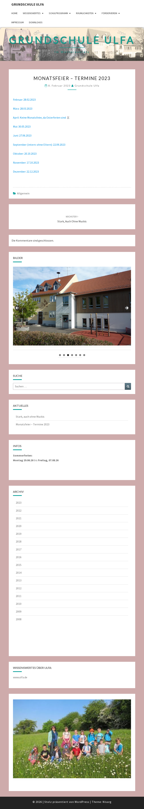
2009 (18, 611)
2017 (18, 549)
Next (126, 308)
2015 (18, 565)
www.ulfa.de (20, 677)
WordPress (82, 802)
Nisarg (107, 802)
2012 (18, 588)
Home (14, 13)
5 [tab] (76, 355)
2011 (18, 596)
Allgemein (23, 193)
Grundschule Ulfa (27, 4)
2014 (18, 572)
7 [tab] (84, 355)
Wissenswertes (32, 13)
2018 (18, 541)
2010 (18, 603)
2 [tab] (64, 355)
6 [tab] (80, 355)
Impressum (17, 22)
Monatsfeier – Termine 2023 (32, 424)
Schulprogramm (58, 13)
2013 (18, 580)
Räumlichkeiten (84, 13)
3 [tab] (68, 355)
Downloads (35, 22)
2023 (18, 502)
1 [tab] (60, 355)
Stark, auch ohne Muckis (30, 416)
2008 (18, 619)
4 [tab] (72, 355)
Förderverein (109, 13)
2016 (18, 557)
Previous (17, 308)
